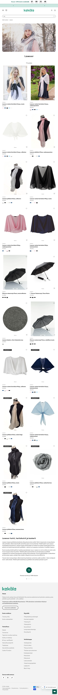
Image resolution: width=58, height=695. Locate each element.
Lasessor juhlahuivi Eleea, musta (10, 483)
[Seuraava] (44, 5)
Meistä (4, 630)
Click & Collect (27, 645)
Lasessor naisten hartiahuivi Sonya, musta (13, 104)
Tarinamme (5, 632)
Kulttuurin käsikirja (7, 637)
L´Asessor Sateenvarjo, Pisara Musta (40, 293)
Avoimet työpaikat (29, 619)
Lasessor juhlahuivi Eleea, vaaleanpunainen (41, 152)
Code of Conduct (6, 650)
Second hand (27, 627)
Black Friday (27, 668)
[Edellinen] (13, 5)
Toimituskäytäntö (23, 688)
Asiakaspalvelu (27, 642)
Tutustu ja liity (6, 616)
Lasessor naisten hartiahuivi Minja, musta (41, 198)
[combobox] (28, 16)
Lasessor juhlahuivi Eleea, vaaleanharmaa (41, 483)
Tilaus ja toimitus (28, 648)
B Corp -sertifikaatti (7, 640)
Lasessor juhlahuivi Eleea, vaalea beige (12, 434)
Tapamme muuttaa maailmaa (9, 635)
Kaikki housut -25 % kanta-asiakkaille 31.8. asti (29, 5)
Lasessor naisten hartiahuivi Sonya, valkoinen (14, 152)
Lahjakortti (27, 665)
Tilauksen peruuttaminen (30, 650)
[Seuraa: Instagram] (8, 677)
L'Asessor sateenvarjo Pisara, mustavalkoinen (14, 293)
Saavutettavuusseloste (8, 648)
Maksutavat (27, 658)
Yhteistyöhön (27, 624)
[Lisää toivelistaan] (26, 67)
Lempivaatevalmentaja (30, 629)
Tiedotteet (5, 645)
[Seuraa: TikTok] (12, 677)
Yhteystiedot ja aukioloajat (31, 616)
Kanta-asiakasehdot (7, 619)
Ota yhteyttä (27, 632)
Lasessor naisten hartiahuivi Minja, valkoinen (14, 386)
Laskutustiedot (28, 660)
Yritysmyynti (27, 621)
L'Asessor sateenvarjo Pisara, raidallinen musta (42, 340)
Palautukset (27, 655)
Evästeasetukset (28, 653)
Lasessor (4, 102)
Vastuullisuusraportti (7, 642)
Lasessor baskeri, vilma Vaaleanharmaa (12, 340)
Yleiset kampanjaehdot (30, 663)
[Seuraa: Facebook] (3, 677)
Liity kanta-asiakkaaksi (10, 607)
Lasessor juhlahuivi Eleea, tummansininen (13, 529)
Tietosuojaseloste (6, 688)
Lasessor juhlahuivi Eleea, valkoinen (11, 198)
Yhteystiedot (5, 689)
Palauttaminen (15, 688)
